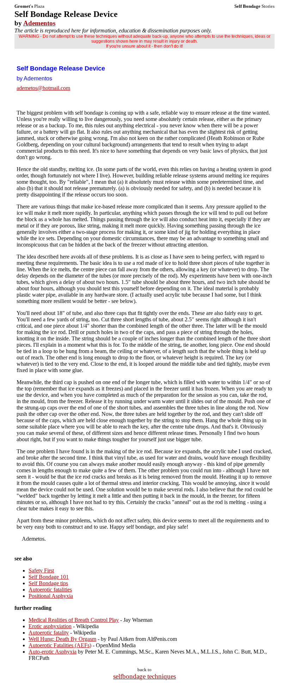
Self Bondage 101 (49, 577)
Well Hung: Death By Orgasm (62, 639)
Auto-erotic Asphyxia (52, 652)
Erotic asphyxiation (50, 626)
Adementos (39, 23)
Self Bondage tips (48, 583)
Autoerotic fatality (49, 633)
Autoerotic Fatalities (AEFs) (60, 645)
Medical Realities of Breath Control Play (74, 620)
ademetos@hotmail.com (43, 88)
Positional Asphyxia (51, 596)
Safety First (41, 570)
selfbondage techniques (144, 676)
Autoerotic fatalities (50, 590)
